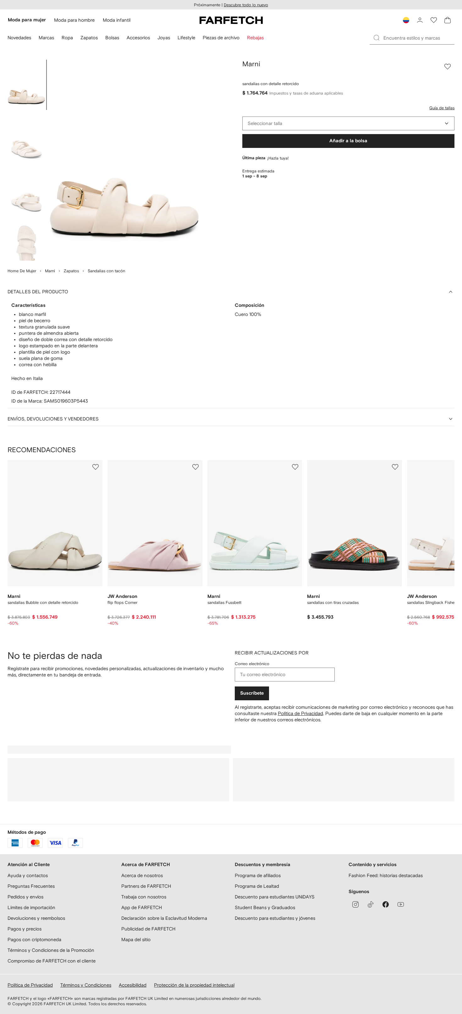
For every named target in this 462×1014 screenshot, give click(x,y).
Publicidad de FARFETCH (148, 928)
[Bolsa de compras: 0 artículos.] (447, 20)
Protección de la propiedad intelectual (194, 985)
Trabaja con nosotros (143, 896)
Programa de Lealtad (257, 886)
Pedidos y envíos (25, 896)
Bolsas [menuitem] (112, 37)
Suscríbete (252, 693)
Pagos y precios (24, 928)
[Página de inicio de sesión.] (420, 20)
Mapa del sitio (136, 939)
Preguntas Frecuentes (31, 886)
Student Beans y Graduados (265, 907)
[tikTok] (370, 904)
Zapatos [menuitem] (89, 37)
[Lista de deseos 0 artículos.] (434, 20)
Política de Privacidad (300, 713)
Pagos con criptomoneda (34, 939)
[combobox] (348, 123)
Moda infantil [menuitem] (116, 20)
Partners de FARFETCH (146, 886)
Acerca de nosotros (142, 875)
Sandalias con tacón (106, 271)
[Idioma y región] (406, 20)
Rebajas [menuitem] (255, 37)
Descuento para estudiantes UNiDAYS (275, 896)
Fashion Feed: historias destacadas (386, 875)
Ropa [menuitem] (67, 37)
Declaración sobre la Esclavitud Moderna (164, 918)
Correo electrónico (252, 664)
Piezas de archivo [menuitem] (221, 37)
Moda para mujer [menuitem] (27, 20)
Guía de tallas (441, 108)
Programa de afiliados (258, 875)
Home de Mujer (22, 271)
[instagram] (355, 904)
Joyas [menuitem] (163, 37)
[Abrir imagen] (26, 85)
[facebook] (386, 904)
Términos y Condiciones (85, 985)
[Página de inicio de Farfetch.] (231, 20)
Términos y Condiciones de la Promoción (51, 950)
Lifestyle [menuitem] (186, 37)
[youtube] (401, 904)
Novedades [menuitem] (19, 37)
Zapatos (71, 271)
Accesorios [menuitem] (138, 37)
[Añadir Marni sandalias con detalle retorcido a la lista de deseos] (447, 66)
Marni (50, 271)
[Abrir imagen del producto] (124, 160)
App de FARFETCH (141, 907)
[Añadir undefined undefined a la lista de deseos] (95, 467)
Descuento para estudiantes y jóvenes (275, 918)
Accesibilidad (132, 985)
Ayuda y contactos (28, 875)
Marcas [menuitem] (46, 37)
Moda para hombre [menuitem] (74, 20)
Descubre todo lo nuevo (246, 5)
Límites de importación (31, 907)
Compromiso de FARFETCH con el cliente (52, 960)
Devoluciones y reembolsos (36, 918)
